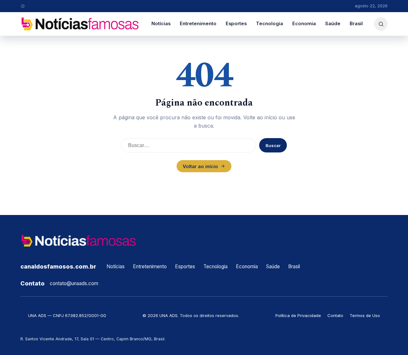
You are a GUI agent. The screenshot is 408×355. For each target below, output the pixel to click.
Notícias (161, 23)
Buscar (273, 145)
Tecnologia (269, 23)
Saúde (332, 23)
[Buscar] (381, 24)
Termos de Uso (365, 315)
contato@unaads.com (74, 283)
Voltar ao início (200, 166)
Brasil (356, 23)
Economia (304, 23)
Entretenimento (198, 23)
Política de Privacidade (298, 315)
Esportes (236, 23)
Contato (335, 315)
